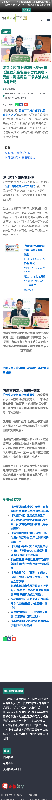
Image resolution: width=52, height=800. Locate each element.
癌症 (13, 98)
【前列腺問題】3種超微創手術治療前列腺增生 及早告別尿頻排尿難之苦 (30, 538)
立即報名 (26, 10)
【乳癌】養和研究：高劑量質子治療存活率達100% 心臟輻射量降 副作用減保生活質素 (29, 551)
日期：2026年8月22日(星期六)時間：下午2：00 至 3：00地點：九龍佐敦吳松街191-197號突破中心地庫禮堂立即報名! (35, 267)
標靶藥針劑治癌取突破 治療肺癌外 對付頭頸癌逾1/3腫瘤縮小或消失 (30, 603)
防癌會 (23, 98)
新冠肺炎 (21, 93)
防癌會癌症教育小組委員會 (19, 395)
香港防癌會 (9, 114)
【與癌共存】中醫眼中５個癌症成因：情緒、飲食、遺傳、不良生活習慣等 (29, 577)
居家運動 (9, 93)
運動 (18, 98)
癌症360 (6, 32)
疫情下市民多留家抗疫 (32, 110)
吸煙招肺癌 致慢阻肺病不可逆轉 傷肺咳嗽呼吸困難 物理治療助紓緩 (30, 564)
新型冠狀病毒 (31, 93)
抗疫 (15, 93)
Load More (26, 674)
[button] (48, 19)
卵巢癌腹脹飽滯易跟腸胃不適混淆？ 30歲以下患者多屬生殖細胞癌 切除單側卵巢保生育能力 (30, 590)
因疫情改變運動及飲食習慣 (19, 186)
